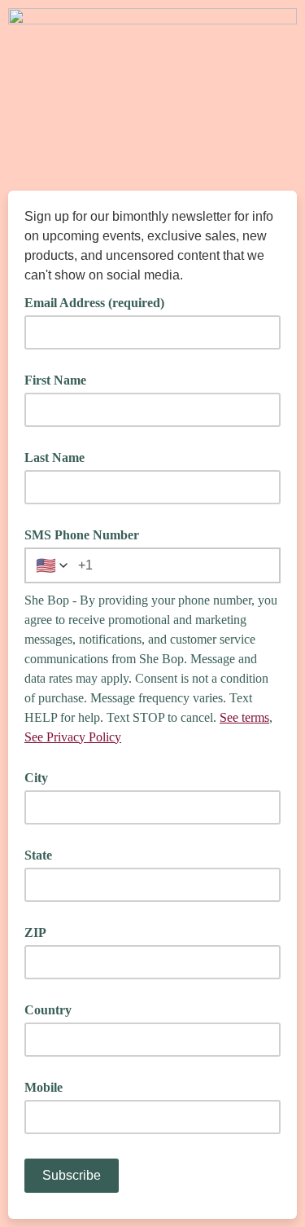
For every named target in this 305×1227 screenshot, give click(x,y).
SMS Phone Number (81, 535)
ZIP (35, 932)
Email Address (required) (100, 301)
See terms (244, 717)
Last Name (54, 457)
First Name (55, 380)
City (36, 778)
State (38, 855)
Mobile (43, 1087)
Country (48, 1010)
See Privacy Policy (72, 737)
